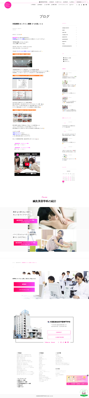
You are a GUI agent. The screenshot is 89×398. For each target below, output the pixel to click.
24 (63, 180)
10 (63, 177)
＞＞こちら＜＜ (22, 144)
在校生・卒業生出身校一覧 (43, 380)
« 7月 (63, 182)
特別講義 (40, 357)
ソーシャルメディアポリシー (61, 371)
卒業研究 (40, 361)
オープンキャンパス (64, 4)
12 (66, 177)
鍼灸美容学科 (15, 28)
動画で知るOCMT (42, 364)
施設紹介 (40, 367)
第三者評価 (57, 373)
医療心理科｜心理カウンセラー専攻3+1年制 (24, 361)
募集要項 (57, 354)
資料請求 (66, 2)
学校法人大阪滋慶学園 (59, 374)
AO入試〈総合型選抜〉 (59, 357)
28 (70, 180)
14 (70, 177)
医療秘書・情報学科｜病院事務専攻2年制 (24, 354)
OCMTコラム (67, 61)
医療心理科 (64, 32)
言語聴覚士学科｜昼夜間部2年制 (22, 364)
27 (68, 180)
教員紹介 (40, 368)
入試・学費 (47, 4)
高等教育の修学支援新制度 (43, 377)
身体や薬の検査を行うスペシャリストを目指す (25, 371)
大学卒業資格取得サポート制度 (24, 383)
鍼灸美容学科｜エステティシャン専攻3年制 (24, 366)
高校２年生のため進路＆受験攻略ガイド (63, 363)
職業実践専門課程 (43, 2)
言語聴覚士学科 (65, 34)
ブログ (72, 4)
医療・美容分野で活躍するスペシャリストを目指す (25, 373)
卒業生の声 (20, 385)
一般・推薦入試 (58, 356)
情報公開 (52, 2)
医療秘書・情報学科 (65, 27)
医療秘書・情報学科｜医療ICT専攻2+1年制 (24, 356)
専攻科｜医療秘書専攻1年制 (22, 370)
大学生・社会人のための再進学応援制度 (62, 364)
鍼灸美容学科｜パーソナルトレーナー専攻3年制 (25, 367)
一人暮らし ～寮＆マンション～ (44, 371)
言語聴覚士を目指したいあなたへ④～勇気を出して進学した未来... (69, 85)
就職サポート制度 (21, 380)
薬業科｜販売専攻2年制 (21, 357)
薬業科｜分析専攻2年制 (21, 359)
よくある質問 (41, 381)
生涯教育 (40, 363)
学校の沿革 (41, 373)
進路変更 (66, 59)
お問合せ (72, 2)
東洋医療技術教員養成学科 (67, 46)
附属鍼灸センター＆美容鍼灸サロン (45, 378)
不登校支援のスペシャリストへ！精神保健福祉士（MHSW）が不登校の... (69, 77)
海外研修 (40, 360)
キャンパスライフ (42, 370)
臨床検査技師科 (65, 39)
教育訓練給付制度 (59, 360)
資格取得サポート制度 (22, 381)
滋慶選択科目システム (43, 359)
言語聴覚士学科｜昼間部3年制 (22, 363)
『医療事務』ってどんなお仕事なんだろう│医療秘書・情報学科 (69, 102)
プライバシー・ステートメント (61, 370)
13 (68, 177)
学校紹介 (40, 4)
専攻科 (63, 43)
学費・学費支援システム (60, 359)
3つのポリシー (41, 356)
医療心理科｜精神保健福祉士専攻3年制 (24, 360)
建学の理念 (41, 354)
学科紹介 (34, 4)
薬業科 (63, 30)
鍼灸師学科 (19, 28)
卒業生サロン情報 (68, 57)
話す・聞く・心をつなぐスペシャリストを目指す (25, 374)
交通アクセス (59, 2)
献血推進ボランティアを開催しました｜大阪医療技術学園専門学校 (69, 110)
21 (70, 178)
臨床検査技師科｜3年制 (21, 368)
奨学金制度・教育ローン (60, 361)
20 (68, 178)
